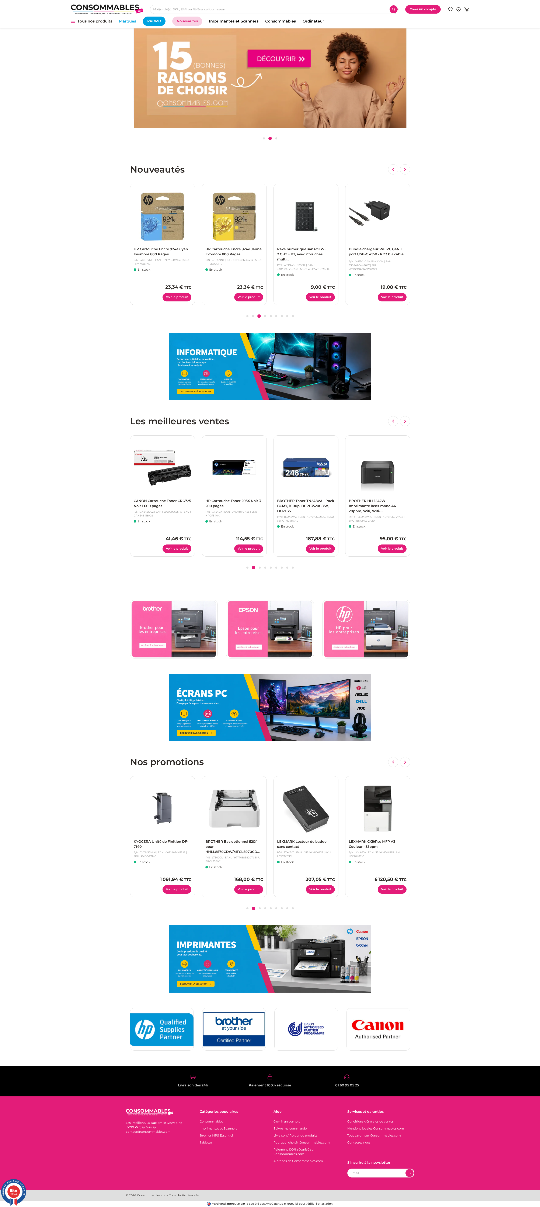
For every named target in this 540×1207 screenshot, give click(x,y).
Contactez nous (358, 1142)
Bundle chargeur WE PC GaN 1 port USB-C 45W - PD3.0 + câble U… (304, 252)
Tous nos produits (94, 21)
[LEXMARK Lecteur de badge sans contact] (306, 808)
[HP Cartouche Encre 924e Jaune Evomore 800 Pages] (162, 216)
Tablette (206, 1142)
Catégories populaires (219, 1112)
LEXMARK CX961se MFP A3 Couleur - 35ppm (372, 844)
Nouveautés (187, 21)
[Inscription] (409, 1173)
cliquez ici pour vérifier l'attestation (308, 1203)
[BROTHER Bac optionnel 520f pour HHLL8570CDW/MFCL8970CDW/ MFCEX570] (234, 808)
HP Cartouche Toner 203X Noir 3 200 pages (161, 503)
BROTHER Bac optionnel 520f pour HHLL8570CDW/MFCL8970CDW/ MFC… (233, 847)
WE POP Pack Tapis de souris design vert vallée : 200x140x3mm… (374, 254)
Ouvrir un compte (287, 1121)
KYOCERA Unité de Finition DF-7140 (161, 844)
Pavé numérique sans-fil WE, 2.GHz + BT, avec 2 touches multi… (230, 254)
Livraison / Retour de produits (295, 1135)
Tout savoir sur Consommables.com (374, 1135)
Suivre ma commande (290, 1128)
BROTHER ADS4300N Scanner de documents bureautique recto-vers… (375, 506)
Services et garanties (365, 1112)
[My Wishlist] (450, 9)
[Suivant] (405, 169)
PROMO (154, 21)
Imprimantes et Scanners (233, 21)
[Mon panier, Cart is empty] (467, 9)
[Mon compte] (458, 9)
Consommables (280, 21)
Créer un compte (423, 9)
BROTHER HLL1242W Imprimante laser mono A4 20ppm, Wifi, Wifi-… (300, 506)
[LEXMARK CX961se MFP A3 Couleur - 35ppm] (378, 808)
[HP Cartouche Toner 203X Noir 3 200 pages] (162, 468)
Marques (127, 21)
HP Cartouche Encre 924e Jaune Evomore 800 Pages (162, 251)
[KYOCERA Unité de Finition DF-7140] (162, 808)
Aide (278, 1112)
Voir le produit (177, 297)
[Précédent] (393, 169)
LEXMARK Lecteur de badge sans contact (302, 844)
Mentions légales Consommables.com (375, 1128)
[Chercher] (394, 9)
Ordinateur (313, 21)
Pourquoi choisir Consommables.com (302, 1142)
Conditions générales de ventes (370, 1121)
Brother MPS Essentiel (216, 1135)
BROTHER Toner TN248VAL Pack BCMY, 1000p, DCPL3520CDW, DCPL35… (233, 506)
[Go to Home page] (107, 9)
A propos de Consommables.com (298, 1161)
